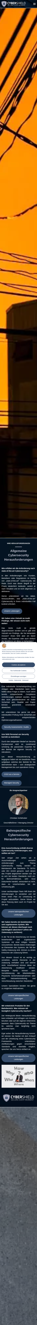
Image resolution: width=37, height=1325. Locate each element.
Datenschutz (17, 680)
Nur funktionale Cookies (18, 670)
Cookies (11, 680)
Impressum (25, 680)
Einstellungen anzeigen (18, 676)
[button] (34, 4)
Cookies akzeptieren (18, 665)
